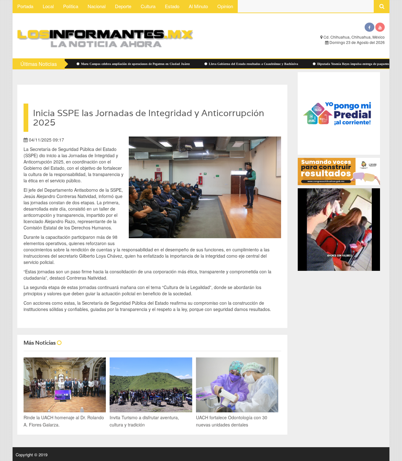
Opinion (225, 6)
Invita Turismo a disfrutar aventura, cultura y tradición (144, 421)
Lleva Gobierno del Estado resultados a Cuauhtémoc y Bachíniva (233, 64)
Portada (25, 6)
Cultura (148, 6)
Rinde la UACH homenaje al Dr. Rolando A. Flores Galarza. (64, 421)
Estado (172, 6)
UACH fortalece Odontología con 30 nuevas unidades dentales (231, 421)
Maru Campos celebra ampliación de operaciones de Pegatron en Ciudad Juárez (115, 64)
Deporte (123, 6)
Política (70, 6)
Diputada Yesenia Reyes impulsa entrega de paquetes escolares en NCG (345, 64)
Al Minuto (198, 6)
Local (48, 6)
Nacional (97, 6)
